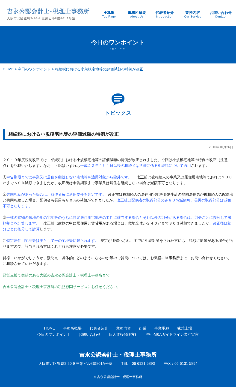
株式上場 (184, 328)
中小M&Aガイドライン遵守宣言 (172, 334)
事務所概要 (137, 14)
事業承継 (161, 328)
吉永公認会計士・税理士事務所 (118, 355)
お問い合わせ (221, 14)
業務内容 (192, 14)
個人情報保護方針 (123, 334)
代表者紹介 (165, 14)
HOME (109, 14)
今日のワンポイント (34, 69)
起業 (142, 328)
